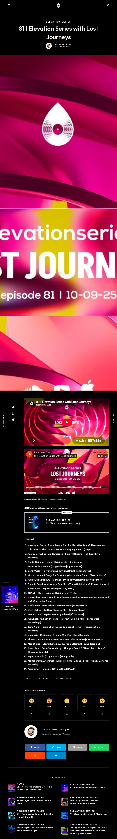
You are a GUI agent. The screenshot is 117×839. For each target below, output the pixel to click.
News (20, 783)
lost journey (57, 679)
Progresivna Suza (30, 499)
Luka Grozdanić (64, 45)
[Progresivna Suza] (58, 5)
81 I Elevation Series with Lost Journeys (52, 499)
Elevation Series (58, 520)
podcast (69, 679)
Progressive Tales (31, 797)
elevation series (43, 679)
